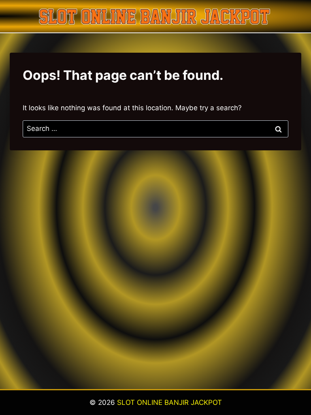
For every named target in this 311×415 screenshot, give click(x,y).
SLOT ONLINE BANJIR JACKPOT (169, 402)
